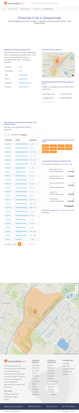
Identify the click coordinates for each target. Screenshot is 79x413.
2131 (53, 146)
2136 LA (7, 239)
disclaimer (66, 411)
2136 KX (7, 231)
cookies (72, 411)
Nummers (33, 140)
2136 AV (7, 204)
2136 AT (7, 200)
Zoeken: (24, 135)
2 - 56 (31, 227)
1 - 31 (31, 144)
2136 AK (7, 176)
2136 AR (7, 192)
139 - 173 (33, 160)
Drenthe (50, 365)
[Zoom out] (76, 288)
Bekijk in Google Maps (49, 102)
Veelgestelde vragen (11, 397)
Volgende (32, 244)
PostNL (65, 374)
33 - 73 (32, 148)
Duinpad (18, 239)
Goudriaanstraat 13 (56, 176)
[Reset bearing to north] (76, 291)
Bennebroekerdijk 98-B (56, 184)
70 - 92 (32, 176)
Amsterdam (36, 365)
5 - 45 (31, 180)
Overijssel (50, 387)
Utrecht (34, 373)
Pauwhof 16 (53, 192)
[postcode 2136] (15, 3)
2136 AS (7, 196)
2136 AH (8, 168)
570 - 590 (33, 235)
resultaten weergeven (18, 135)
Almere (34, 384)
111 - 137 (33, 156)
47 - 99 (32, 223)
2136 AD (8, 156)
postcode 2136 (67, 164)
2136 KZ (7, 235)
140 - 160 (33, 207)
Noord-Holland (24, 87)
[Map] (58, 65)
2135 (53, 149)
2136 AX (7, 211)
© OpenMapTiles (56, 353)
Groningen (35, 381)
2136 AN (8, 184)
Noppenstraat (20, 168)
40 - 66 (32, 215)
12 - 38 (32, 211)
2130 (45, 146)
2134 (45, 149)
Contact (6, 399)
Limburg (50, 379)
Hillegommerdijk (21, 231)
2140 (68, 149)
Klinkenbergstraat (22, 144)
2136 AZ (7, 215)
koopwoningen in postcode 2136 (60, 210)
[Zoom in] (76, 285)
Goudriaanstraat (21, 180)
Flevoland (50, 368)
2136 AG (8, 164)
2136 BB (7, 223)
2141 (45, 152)
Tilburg (34, 379)
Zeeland (50, 392)
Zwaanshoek (23, 75)
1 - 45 (31, 219)
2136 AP (7, 188)
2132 (61, 146)
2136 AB (7, 148)
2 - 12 (31, 192)
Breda (34, 387)
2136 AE (7, 160)
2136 (61, 149)
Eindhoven (35, 376)
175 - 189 (33, 164)
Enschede (35, 392)
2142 (53, 152)
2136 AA (7, 144)
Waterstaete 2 (54, 199)
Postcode (8, 140)
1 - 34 (31, 168)
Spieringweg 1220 (55, 169)
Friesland (50, 371)
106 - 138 (33, 204)
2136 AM (8, 180)
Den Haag (35, 371)
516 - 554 (33, 231)
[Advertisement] (39, 34)
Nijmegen (35, 389)
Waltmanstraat (21, 219)
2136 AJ (7, 172)
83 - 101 (32, 188)
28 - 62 (32, 196)
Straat (18, 140)
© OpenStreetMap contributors (70, 353)
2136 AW (8, 207)
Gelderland (51, 373)
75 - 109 (32, 152)
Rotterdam (35, 368)
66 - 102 (32, 200)
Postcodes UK (67, 371)
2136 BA (7, 219)
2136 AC (7, 152)
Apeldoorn (35, 394)
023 (20, 71)
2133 (68, 146)
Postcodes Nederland (11, 394)
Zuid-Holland (51, 394)
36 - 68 (32, 172)
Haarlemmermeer (25, 83)
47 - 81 (32, 184)
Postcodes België (68, 369)
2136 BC (7, 227)
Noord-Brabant (52, 381)
